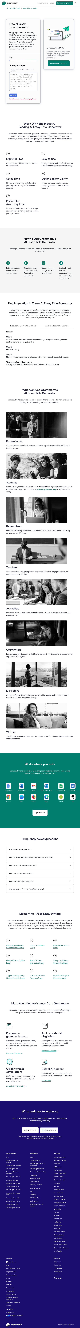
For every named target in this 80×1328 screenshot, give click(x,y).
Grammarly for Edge (12, 1186)
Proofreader (58, 1251)
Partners (9, 1285)
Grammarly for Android (13, 1207)
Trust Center (10, 1288)
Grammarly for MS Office (13, 1190)
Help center (57, 1262)
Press (8, 1278)
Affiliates (9, 1281)
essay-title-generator (30, 8)
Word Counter (58, 1196)
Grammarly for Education (38, 1172)
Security (8, 1306)
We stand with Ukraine (13, 1268)
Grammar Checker (13, 1053)
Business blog (34, 1201)
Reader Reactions (59, 1232)
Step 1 (11, 57)
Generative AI (34, 1181)
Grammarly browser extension (12, 1172)
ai (7, 8)
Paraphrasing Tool (59, 1180)
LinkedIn (59, 1278)
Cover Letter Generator (15, 1086)
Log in (52, 3)
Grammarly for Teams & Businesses (37, 1164)
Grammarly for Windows (13, 1165)
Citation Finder (58, 1225)
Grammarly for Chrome (13, 1177)
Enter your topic (17, 65)
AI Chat (56, 1186)
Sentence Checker (59, 1241)
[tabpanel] (40, 349)
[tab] (23, 326)
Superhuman (12, 1262)
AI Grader (57, 1228)
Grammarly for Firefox (13, 1183)
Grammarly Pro (35, 1160)
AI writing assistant (36, 1185)
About (8, 1265)
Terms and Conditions (43, 1136)
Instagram (59, 1271)
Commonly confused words (36, 1205)
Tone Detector (58, 1193)
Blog (31, 1191)
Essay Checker (58, 1177)
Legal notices (10, 1312)
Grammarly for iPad (12, 1204)
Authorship (57, 1222)
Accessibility (10, 1309)
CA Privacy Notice (48, 1138)
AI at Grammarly (35, 1178)
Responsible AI (10, 1272)
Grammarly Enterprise (37, 1169)
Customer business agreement (12, 1298)
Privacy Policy (57, 1136)
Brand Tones (58, 1219)
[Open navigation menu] (76, 3)
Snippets (56, 1212)
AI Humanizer (58, 1170)
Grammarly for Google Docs (13, 1194)
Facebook (59, 1268)
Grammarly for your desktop (12, 1161)
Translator (57, 1183)
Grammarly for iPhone (13, 1201)
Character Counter (60, 1199)
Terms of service (11, 1294)
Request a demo (43, 3)
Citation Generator (60, 1173)
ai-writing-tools (15, 8)
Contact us (57, 1265)
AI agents (57, 1164)
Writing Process (35, 1188)
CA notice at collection (13, 1302)
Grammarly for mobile (13, 1198)
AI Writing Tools (59, 1190)
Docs (7, 1157)
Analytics (57, 1215)
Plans (31, 1157)
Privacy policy (10, 1291)
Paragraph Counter (60, 1202)
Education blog (34, 1198)
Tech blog (33, 1194)
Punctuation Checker (60, 1244)
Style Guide (57, 1209)
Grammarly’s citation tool (46, 489)
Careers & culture (11, 1275)
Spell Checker (58, 1238)
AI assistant (33, 1175)
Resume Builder (59, 1235)
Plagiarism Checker (49, 1051)
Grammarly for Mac (12, 1169)
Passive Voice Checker (61, 1248)
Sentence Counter (59, 1206)
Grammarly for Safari (12, 1180)
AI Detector (46, 1081)
